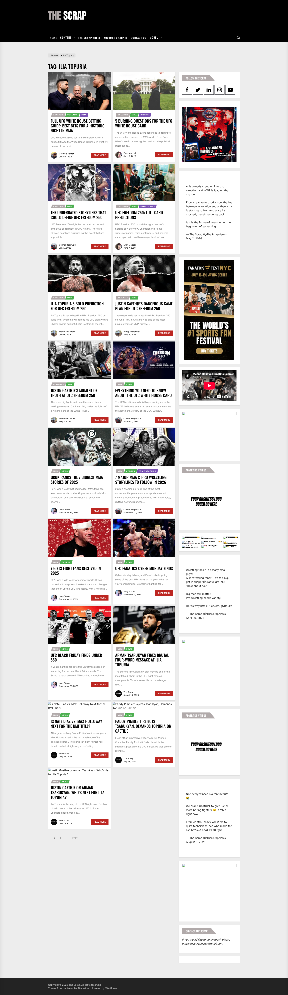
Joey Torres (64, 509)
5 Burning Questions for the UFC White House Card (143, 123)
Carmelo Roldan (66, 153)
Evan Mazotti (130, 153)
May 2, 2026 (194, 238)
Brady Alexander (67, 331)
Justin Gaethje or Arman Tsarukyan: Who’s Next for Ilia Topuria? (77, 792)
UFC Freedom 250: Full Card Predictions (139, 214)
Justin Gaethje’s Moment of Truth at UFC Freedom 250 (74, 392)
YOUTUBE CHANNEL (116, 37)
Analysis (58, 115)
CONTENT (66, 37)
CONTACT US (138, 37)
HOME (53, 37)
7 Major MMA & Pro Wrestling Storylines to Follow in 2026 (140, 479)
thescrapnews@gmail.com (206, 943)
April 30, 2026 (195, 618)
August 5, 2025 (196, 842)
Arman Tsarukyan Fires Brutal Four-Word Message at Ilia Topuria (142, 660)
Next (75, 837)
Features (58, 384)
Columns (72, 115)
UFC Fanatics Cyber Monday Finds (144, 568)
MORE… (154, 37)
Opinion (144, 115)
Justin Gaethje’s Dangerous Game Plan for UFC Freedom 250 (143, 306)
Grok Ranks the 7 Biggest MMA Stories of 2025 (77, 479)
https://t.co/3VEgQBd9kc (216, 606)
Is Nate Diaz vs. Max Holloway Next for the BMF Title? (76, 723)
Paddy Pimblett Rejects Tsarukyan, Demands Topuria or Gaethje (143, 726)
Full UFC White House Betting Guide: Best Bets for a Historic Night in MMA (77, 125)
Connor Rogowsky (67, 245)
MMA (84, 115)
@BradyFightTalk (213, 582)
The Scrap (128, 692)
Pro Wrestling (147, 471)
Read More (100, 155)
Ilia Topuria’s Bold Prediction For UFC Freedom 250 (77, 306)
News (129, 384)
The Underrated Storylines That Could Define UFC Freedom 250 (78, 214)
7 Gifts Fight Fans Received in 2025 (76, 570)
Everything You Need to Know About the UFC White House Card (143, 392)
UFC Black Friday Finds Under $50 (76, 657)
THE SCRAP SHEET (89, 37)
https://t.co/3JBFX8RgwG (207, 830)
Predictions (147, 206)
